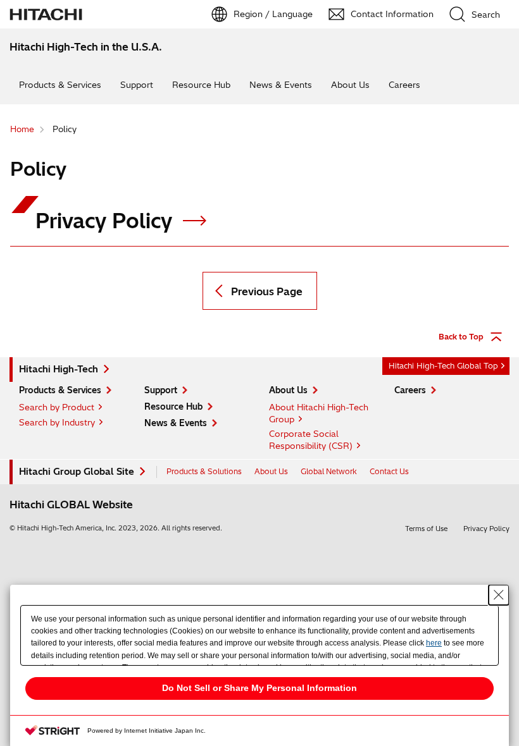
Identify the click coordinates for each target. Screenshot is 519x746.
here (434, 643)
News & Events (280, 85)
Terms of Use (426, 528)
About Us (350, 85)
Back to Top (461, 336)
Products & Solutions (204, 471)
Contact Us (389, 471)
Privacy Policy (106, 220)
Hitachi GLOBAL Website (71, 504)
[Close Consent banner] (499, 595)
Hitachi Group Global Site (76, 471)
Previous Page (267, 291)
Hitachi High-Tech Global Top (443, 365)
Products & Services (60, 85)
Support (136, 85)
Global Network (329, 471)
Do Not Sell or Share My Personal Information (259, 688)
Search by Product (56, 407)
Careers (404, 85)
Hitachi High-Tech (58, 369)
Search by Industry (57, 422)
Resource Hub (201, 85)
